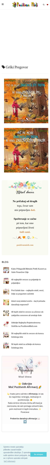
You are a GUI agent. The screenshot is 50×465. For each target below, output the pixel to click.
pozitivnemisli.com (25, 245)
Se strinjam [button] (38, 454)
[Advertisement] (25, 38)
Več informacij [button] (9, 461)
